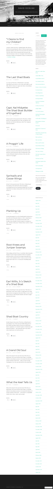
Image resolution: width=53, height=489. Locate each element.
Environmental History (40, 84)
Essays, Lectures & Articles (41, 87)
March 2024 (38, 272)
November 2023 (39, 283)
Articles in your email (41, 175)
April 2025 (38, 246)
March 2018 (38, 452)
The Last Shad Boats (18, 77)
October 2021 (38, 332)
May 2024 (37, 266)
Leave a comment (17, 250)
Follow (38, 188)
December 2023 (39, 280)
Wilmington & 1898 (39, 171)
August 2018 (38, 438)
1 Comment (15, 319)
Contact (9, 25)
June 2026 (37, 206)
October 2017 (38, 466)
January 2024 (38, 277)
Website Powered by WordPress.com (14, 487)
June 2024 (38, 263)
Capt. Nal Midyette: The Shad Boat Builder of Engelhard (19, 110)
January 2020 (38, 392)
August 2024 (38, 257)
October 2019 (38, 397)
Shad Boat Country (17, 316)
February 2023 (38, 306)
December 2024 (39, 254)
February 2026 (38, 217)
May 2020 (37, 380)
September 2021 (39, 335)
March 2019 (38, 418)
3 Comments (16, 181)
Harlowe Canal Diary (40, 95)
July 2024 (37, 260)
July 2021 (37, 340)
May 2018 (37, 446)
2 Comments (15, 146)
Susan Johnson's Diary (40, 145)
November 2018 (39, 429)
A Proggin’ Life (14, 143)
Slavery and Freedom (40, 142)
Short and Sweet (39, 137)
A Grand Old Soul (16, 350)
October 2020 (38, 366)
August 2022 (38, 312)
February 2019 (38, 420)
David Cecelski (26, 8)
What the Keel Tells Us (19, 382)
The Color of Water (39, 151)
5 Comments (16, 44)
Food (40, 23)
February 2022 (38, 320)
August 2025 (38, 234)
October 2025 (38, 229)
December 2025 (39, 223)
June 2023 (37, 294)
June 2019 (37, 409)
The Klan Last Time (39, 158)
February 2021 (38, 355)
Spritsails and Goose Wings (14, 177)
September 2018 (39, 435)
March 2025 (38, 249)
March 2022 (38, 317)
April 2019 (38, 415)
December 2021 (39, 326)
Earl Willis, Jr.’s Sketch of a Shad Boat (18, 283)
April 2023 (38, 300)
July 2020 (37, 375)
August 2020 (38, 372)
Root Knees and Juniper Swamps (16, 246)
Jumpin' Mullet (38, 108)
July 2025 (37, 237)
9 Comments (16, 79)
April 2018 (37, 449)
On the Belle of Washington (41, 118)
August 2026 (38, 200)
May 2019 (37, 412)
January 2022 (38, 323)
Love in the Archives (40, 111)
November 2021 (39, 329)
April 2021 (37, 349)
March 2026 (38, 214)
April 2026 (38, 211)
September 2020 (39, 369)
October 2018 (38, 432)
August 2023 (38, 289)
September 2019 (39, 400)
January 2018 (38, 458)
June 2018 (37, 443)
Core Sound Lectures (40, 81)
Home (8, 23)
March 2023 (38, 303)
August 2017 (38, 472)
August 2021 (38, 337)
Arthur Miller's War (39, 75)
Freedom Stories (39, 90)
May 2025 (37, 243)
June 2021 (37, 343)
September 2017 (39, 469)
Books (23, 23)
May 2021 (37, 346)
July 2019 (37, 406)
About (13, 23)
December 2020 (39, 360)
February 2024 (38, 274)
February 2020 (38, 389)
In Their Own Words (40, 105)
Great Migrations (39, 92)
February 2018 (38, 455)
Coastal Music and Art (40, 78)
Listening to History (32, 23)
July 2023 (37, 292)
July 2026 (37, 203)
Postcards (38, 125)
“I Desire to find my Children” (15, 40)
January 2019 (38, 423)
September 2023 (39, 286)
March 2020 (38, 386)
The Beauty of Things (40, 148)
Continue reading (11, 57)
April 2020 (38, 383)
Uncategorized (39, 168)
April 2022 (38, 314)
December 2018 (39, 426)
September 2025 (39, 231)
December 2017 (39, 460)
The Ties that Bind (39, 165)
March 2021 (38, 352)
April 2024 (38, 269)
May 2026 (37, 209)
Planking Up (13, 210)
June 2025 (37, 240)
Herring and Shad (39, 98)
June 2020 (38, 377)
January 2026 (38, 220)
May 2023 (37, 297)
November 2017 (39, 463)
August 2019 (38, 403)
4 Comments (16, 115)
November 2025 (39, 226)
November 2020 (39, 363)
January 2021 (38, 357)
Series (18, 23)
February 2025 (38, 252)
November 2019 (39, 395)
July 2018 (37, 440)
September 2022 (39, 309)
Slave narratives (39, 139)
